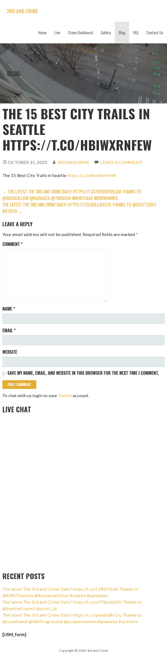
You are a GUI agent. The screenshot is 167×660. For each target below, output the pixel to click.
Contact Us (154, 32)
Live (57, 32)
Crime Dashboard (80, 32)
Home (42, 32)
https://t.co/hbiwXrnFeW (91, 175)
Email (9, 330)
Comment (12, 244)
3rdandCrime (73, 162)
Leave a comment (121, 162)
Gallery (106, 32)
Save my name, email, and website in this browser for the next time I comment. (83, 372)
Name (8, 308)
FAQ (136, 32)
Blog (122, 32)
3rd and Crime (22, 11)
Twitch (65, 395)
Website (9, 352)
